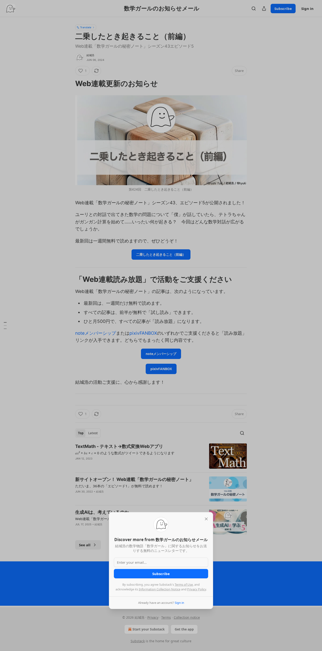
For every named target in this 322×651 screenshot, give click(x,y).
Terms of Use (184, 584)
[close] (206, 519)
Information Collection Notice (159, 589)
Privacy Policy (196, 589)
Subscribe (161, 573)
